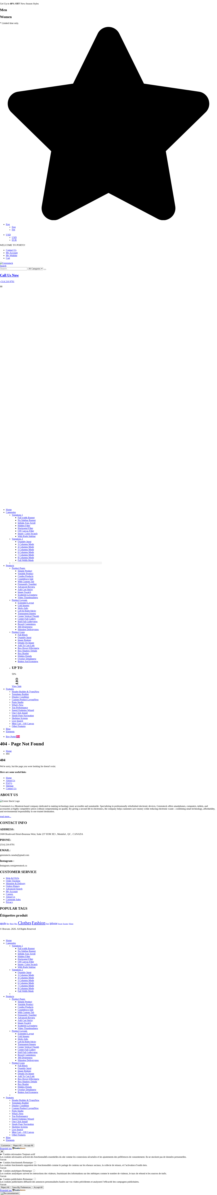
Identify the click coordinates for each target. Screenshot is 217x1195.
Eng (8, 224)
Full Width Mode (26, 560)
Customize (5, 1145)
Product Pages (18, 568)
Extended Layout (26, 603)
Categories (11, 512)
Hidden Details (25, 656)
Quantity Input (24, 541)
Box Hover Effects (28, 648)
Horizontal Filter (25, 528)
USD (8, 234)
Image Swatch (24, 592)
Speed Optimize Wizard (23, 710)
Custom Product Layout (25, 699)
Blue (15, 924)
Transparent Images (27, 613)
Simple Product (25, 571)
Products (10, 565)
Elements (10, 731)
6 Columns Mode (26, 552)
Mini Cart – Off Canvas (23, 723)
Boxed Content (27, 624)
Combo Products (25, 576)
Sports (60, 924)
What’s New (17, 705)
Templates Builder (20, 694)
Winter (71, 924)
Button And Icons (28, 661)
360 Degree (25, 627)
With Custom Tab (26, 581)
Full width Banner (26, 517)
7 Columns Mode (26, 555)
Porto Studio (17, 702)
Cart (8, 258)
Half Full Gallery (28, 621)
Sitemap (9, 786)
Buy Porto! (13, 736)
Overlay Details (27, 658)
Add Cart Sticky (25, 589)
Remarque (28, 1162)
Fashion (38, 922)
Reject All (17, 1145)
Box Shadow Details (27, 651)
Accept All (28, 1145)
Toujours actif (28, 1154)
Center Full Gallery (27, 619)
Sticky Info (23, 608)
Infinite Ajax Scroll (26, 523)
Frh (13, 229)
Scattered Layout (27, 595)
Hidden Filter (24, 525)
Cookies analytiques (12, 1171)
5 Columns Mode (26, 549)
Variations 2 (17, 539)
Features (10, 689)
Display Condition (20, 697)
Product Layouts (19, 600)
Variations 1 (17, 515)
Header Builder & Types (25, 691)
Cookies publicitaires (12, 1179)
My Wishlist (11, 255)
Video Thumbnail (28, 597)
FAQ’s (9, 783)
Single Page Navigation (23, 715)
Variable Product (25, 573)
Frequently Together (27, 584)
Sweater (65, 924)
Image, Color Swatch (27, 533)
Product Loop (18, 632)
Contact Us (11, 250)
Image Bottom (24, 640)
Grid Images (23, 605)
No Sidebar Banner (27, 520)
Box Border (23, 653)
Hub (47, 924)
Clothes (24, 922)
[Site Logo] (6, 263)
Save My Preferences (21, 1187)
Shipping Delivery (28, 629)
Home (9, 509)
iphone (53, 923)
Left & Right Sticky (27, 611)
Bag (8, 924)
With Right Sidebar (27, 536)
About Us (10, 780)
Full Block (23, 635)
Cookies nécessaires (12, 1154)
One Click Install (20, 713)
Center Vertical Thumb (28, 616)
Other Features (19, 726)
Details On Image (26, 643)
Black (12, 924)
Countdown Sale (25, 579)
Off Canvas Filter (26, 531)
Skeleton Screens (20, 718)
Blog (8, 729)
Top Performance (20, 707)
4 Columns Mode (26, 547)
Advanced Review (26, 587)
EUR (14, 240)
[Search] (45, 269)
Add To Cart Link (26, 645)
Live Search (17, 721)
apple (3, 923)
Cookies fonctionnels (13, 1162)
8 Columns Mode (26, 557)
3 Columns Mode (26, 544)
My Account (12, 253)
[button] (3, 266)
